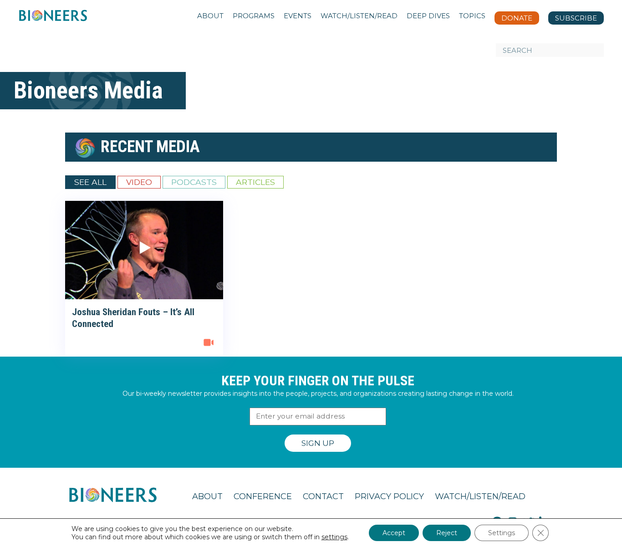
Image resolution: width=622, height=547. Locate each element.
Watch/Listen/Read (480, 496)
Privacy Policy (389, 496)
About (207, 496)
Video (139, 182)
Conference (263, 496)
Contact (323, 496)
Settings (501, 533)
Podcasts (194, 182)
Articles (255, 182)
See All (90, 182)
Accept (393, 533)
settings (334, 537)
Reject (446, 533)
